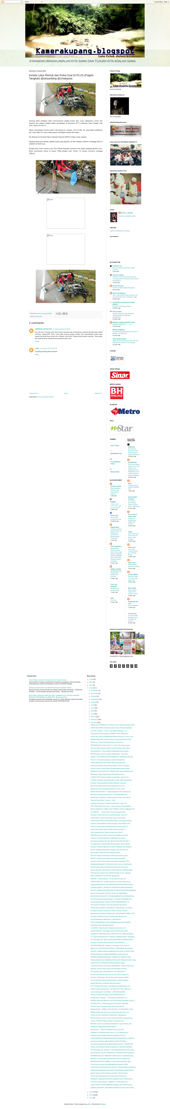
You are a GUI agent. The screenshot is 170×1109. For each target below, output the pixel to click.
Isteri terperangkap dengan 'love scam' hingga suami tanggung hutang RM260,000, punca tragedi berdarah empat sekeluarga (134, 470)
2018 (91, 679)
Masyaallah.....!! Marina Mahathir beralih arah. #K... (108, 1029)
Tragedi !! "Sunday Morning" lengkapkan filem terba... (108, 838)
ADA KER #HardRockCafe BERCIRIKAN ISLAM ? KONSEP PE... (112, 1044)
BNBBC (113, 502)
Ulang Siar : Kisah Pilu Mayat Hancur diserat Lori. (107, 742)
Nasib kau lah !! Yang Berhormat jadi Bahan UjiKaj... (108, 963)
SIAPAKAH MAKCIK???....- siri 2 (122, 324)
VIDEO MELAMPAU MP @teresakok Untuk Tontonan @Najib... (112, 728)
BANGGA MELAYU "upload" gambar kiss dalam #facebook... (111, 882)
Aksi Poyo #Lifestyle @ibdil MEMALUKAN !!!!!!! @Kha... (109, 1041)
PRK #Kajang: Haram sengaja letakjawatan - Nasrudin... (110, 754)
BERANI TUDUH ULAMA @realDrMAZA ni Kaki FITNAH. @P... (111, 1024)
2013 (91, 1092)
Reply (37, 341)
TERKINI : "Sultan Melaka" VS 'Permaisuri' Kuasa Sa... (109, 879)
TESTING (113, 600)
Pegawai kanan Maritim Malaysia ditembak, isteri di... (108, 1035)
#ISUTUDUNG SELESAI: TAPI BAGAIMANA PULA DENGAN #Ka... (113, 896)
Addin (130, 532)
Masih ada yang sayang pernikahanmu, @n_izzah (108, 789)
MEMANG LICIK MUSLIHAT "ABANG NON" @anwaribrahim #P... (112, 771)
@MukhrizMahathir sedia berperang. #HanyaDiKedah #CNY (111, 739)
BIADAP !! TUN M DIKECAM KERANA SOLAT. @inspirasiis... (111, 1059)
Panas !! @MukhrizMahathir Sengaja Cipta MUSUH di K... (110, 850)
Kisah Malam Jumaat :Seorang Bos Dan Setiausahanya (48, 680)
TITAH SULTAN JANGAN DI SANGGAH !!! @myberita (108, 1015)
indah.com (131, 547)
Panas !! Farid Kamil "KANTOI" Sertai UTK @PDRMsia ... (110, 893)
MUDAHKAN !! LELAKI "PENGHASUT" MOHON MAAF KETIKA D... (113, 1053)
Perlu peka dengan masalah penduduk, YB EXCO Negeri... (110, 766)
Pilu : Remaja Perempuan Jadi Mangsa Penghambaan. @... (111, 986)
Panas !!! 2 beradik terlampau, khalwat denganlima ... (108, 760)
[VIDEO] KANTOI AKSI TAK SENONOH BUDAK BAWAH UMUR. (50, 688)
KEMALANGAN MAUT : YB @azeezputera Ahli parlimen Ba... (111, 792)
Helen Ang (114, 515)
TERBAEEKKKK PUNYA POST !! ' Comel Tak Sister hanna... (111, 745)
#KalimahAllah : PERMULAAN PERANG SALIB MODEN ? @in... (112, 1009)
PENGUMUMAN (133, 605)
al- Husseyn (132, 613)
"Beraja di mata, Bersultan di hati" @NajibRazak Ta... (108, 995)
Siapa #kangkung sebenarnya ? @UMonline (106, 919)
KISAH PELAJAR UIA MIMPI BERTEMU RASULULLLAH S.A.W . (112, 737)
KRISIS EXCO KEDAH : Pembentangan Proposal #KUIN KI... (111, 797)
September (95, 699)
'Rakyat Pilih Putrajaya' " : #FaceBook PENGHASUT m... (109, 998)
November (94, 693)
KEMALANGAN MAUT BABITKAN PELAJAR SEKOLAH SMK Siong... (114, 960)
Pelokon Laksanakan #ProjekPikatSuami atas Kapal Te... (110, 826)
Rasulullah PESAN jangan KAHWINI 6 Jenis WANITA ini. (110, 734)
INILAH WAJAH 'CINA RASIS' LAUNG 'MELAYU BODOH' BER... (112, 870)
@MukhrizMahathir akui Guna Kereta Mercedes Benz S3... (110, 1012)
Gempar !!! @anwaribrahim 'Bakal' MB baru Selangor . (109, 783)
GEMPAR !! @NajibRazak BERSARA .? (104, 1027)
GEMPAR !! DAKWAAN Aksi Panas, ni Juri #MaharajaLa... (110, 1032)
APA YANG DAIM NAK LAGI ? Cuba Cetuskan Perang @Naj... (111, 806)
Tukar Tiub (131, 563)
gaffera (88, 1104)
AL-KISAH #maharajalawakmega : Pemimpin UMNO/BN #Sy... (111, 899)
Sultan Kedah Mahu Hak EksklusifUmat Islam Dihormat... (110, 867)
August (93, 702)
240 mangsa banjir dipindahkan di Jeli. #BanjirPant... (108, 971)
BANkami (131, 447)
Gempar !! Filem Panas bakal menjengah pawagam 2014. (110, 861)
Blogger (103, 1104)
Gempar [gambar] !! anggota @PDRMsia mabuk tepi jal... (110, 954)
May (92, 711)
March (93, 717)
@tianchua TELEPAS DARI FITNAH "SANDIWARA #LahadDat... (112, 948)
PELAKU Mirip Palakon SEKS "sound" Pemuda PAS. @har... (111, 748)
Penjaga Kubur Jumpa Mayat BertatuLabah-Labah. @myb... (111, 844)
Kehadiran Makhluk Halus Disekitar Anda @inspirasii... (109, 916)
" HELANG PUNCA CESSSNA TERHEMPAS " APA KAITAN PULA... (113, 966)
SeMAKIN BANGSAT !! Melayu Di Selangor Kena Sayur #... (110, 945)
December (94, 690)
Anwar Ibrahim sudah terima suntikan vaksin (133, 592)
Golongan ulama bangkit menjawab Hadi (133, 487)
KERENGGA (132, 462)
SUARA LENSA (116, 486)
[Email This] (57, 313)
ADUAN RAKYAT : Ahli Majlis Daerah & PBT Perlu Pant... (110, 931)
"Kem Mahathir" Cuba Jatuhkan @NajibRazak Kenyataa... (110, 751)
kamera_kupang (127, 213)
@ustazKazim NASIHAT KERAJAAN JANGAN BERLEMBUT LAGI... (113, 913)
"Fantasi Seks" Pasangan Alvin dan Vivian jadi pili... (108, 1006)
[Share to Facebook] (64, 313)
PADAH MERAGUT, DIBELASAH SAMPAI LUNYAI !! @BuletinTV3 (113, 809)
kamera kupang (118, 275)
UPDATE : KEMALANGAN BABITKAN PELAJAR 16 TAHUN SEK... (113, 951)
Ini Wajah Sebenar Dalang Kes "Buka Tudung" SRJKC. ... (110, 911)
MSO (129, 483)
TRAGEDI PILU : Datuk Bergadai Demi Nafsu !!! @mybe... (110, 1003)
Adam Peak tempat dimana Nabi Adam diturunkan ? (108, 829)
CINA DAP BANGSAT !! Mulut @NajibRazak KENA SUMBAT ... (111, 922)
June (93, 708)
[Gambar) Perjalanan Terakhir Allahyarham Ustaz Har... (109, 803)
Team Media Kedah (119, 339)
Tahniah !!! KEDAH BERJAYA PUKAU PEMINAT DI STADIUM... (111, 847)
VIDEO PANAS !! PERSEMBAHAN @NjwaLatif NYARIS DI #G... (112, 1085)
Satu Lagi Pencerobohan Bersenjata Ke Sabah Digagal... (110, 980)
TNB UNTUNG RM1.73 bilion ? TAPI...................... (107, 800)
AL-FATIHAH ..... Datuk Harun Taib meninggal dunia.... (109, 812)
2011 (91, 1098)
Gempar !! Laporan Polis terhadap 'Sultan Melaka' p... (108, 942)
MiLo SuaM (132, 588)
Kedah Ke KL (117, 266)
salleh (37, 348)
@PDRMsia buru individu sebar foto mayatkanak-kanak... (110, 835)
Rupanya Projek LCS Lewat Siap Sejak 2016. (133, 578)
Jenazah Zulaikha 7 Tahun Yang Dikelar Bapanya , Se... (109, 731)
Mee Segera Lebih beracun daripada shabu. (106, 852)
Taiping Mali (115, 527)
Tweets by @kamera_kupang (120, 231)
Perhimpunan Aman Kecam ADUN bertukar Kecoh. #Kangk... (111, 873)
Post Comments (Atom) (46, 397)
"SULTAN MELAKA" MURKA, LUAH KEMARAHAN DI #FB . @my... (113, 1050)
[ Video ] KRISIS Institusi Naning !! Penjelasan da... (108, 1021)
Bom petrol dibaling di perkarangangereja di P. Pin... (108, 786)
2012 (91, 1095)
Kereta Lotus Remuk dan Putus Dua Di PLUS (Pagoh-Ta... (110, 974)
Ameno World (133, 574)
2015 (91, 685)
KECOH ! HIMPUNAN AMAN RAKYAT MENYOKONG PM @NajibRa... (114, 890)
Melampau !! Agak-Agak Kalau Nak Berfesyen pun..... (108, 774)
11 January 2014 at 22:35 (48, 348)
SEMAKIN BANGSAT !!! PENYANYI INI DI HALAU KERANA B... (112, 864)
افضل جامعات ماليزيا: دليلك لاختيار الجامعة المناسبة (116, 505)
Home (66, 393)
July (92, 705)
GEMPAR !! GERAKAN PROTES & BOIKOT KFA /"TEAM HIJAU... (112, 1079)
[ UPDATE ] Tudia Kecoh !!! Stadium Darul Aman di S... (109, 928)
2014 (91, 688)
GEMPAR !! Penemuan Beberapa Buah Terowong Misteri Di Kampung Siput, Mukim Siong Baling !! (126, 278)
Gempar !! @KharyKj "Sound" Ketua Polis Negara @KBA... (110, 977)
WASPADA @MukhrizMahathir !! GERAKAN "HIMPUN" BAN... (111, 957)
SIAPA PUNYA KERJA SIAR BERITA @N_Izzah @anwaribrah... (112, 821)
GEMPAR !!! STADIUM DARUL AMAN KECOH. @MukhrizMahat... (112, 934)
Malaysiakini (115, 472)
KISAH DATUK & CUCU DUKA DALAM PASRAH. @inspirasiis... (112, 1018)
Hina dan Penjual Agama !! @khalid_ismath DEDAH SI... (110, 1082)
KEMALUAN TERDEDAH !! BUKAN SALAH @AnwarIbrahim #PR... (113, 725)
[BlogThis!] (59, 313)
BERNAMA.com (116, 453)
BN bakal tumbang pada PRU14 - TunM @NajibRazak (109, 794)
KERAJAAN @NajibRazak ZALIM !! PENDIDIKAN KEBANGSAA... (113, 1070)
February (94, 719)
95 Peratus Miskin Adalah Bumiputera (124, 288)
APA (112, 598)
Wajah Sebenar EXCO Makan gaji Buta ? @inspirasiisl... (110, 1073)
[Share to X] (61, 313)
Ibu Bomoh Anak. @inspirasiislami (102, 925)
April (92, 714)
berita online (38, 316)
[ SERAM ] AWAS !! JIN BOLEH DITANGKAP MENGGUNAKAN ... (112, 887)
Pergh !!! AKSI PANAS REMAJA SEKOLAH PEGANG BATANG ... (112, 1047)
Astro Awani (115, 445)
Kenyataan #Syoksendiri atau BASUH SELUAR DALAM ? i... (111, 841)
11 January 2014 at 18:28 (61, 329)
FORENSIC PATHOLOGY (43, 329)
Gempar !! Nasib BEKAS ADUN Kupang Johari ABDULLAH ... (111, 823)
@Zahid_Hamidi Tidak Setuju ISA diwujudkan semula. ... (110, 969)
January (94, 722)
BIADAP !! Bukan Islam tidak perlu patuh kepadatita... (108, 858)
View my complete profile (127, 216)
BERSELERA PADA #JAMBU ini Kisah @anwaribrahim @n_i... (112, 1061)
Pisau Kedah (117, 311)
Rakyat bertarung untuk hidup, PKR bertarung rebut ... (109, 763)
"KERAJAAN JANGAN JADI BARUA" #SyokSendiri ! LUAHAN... (112, 908)
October (94, 696)
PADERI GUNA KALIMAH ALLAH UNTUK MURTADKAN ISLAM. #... (113, 1000)
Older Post (98, 393)
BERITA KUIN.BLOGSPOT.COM (123, 322)
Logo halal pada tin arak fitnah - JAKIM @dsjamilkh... (108, 992)
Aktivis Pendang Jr (119, 293)
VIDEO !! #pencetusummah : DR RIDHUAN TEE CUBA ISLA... (111, 989)
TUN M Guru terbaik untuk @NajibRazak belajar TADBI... (110, 1064)
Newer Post (33, 393)
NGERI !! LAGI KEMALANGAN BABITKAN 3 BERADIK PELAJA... (112, 757)
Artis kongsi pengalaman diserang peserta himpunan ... (109, 1076)
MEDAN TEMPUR (119, 330)
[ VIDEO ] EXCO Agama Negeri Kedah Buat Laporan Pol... (110, 777)
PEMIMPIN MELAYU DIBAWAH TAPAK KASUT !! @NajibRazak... (112, 1056)
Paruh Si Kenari (118, 286)
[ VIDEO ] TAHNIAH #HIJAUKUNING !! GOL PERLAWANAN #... (112, 780)
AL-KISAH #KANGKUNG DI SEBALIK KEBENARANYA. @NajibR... (113, 937)
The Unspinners (116, 546)
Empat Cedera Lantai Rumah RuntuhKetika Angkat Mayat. (110, 768)
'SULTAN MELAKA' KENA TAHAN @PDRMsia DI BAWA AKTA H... (112, 940)
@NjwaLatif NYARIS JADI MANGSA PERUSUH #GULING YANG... (113, 1088)
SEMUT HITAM (116, 569)
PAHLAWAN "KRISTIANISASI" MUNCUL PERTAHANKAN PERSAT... (114, 1067)
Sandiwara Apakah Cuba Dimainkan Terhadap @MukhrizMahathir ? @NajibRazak (123, 315)
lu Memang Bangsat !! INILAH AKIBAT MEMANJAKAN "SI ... (110, 902)
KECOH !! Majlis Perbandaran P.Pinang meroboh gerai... (110, 855)
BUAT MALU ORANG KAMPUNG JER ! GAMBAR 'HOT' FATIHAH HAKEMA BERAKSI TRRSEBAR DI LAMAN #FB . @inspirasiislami (54, 696)
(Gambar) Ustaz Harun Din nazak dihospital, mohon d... (109, 815)
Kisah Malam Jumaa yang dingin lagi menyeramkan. (108, 818)
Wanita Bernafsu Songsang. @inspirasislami (106, 983)
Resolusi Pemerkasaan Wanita (122, 306)
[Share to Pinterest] (66, 313)
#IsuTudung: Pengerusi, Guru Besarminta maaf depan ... (110, 905)
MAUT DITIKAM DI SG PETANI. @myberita (105, 876)
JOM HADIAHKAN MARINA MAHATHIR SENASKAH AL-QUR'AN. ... (113, 1038)
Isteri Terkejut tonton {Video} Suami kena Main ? (107, 832)
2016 (91, 682)
